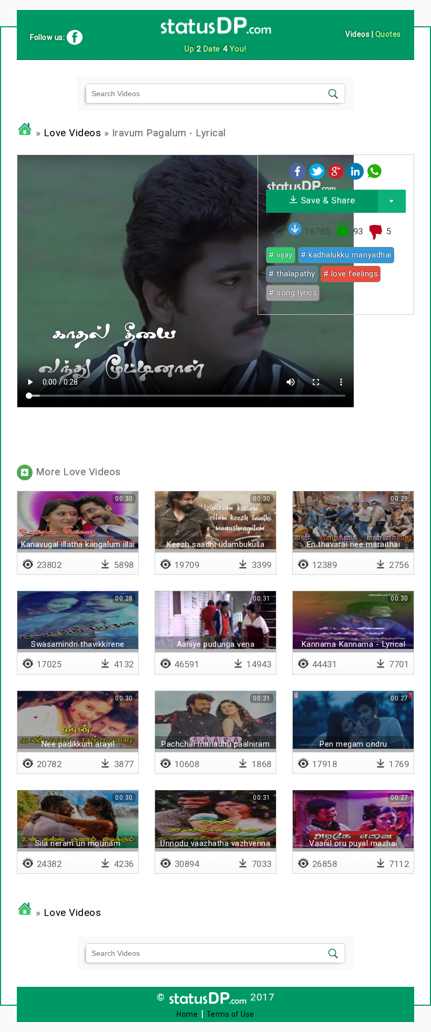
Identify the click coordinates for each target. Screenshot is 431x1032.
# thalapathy (292, 273)
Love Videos (72, 133)
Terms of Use (230, 1014)
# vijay (281, 255)
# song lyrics (293, 292)
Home (187, 1014)
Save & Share (326, 200)
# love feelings (350, 273)
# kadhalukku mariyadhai (346, 255)
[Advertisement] (336, 388)
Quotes (388, 34)
